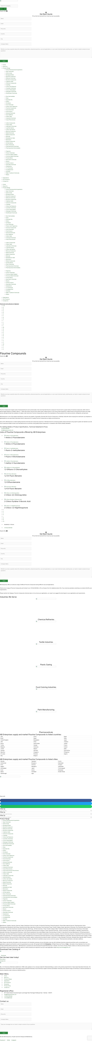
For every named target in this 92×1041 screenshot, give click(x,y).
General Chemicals (7, 862)
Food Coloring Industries (46, 687)
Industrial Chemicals (8, 867)
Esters (4, 850)
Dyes (4, 847)
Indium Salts (6, 865)
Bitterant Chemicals (7, 828)
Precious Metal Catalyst (8, 902)
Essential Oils (6, 848)
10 (3, 521)
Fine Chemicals (6, 853)
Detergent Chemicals (8, 842)
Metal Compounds (7, 883)
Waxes (4, 922)
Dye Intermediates (7, 845)
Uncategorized (6, 917)
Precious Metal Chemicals (9, 904)
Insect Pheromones (7, 868)
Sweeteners (6, 914)
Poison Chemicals (7, 900)
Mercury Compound (8, 880)
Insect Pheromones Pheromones (11, 870)
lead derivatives (7, 877)
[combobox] (46, 811)
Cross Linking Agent (8, 840)
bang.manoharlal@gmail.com (63, 947)
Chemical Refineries (46, 619)
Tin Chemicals (6, 915)
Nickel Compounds (7, 890)
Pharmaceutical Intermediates (10, 897)
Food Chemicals (7, 858)
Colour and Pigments (8, 837)
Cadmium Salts (6, 832)
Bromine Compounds (8, 830)
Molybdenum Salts (7, 887)
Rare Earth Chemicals (8, 907)
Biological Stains (7, 825)
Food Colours (6, 860)
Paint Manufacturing (46, 710)
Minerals (5, 885)
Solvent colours (7, 910)
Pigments (5, 899)
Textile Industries (46, 642)
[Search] (3, 9)
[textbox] (45, 811)
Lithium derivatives (7, 878)
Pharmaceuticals (46, 732)
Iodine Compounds (7, 872)
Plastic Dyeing (46, 665)
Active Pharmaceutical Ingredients (11, 820)
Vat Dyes (5, 919)
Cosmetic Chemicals (8, 838)
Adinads (34, 1036)
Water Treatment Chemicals (9, 920)
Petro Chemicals (7, 894)
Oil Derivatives (6, 892)
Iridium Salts (6, 873)
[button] (46, 800)
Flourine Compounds (8, 857)
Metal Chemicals (7, 882)
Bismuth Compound (7, 827)
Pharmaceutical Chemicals (9, 895)
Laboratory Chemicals (8, 875)
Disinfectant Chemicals (8, 843)
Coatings (5, 835)
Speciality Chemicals (8, 912)
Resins (4, 909)
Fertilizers (5, 852)
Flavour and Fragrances (8, 855)
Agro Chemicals (7, 822)
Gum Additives (6, 863)
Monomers (5, 889)
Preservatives (6, 905)
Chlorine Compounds (8, 833)
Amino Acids (6, 823)
